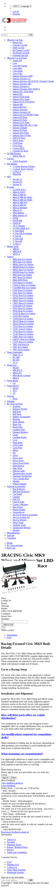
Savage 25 (17, 182)
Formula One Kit (20, 55)
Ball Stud (17, 414)
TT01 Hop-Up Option (23, 326)
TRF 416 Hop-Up (21, 344)
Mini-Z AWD (19, 192)
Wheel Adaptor (19, 484)
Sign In (5, 778)
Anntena (16, 406)
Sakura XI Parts (20, 130)
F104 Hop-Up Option (22, 290)
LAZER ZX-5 (19, 189)
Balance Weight (20, 409)
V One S (17, 244)
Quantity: (5, 619)
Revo (15, 398)
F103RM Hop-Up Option (24, 287)
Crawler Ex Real (20, 151)
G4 (14, 383)
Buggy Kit (17, 42)
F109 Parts (17, 143)
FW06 (15, 218)
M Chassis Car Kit (21, 50)
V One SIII (18, 238)
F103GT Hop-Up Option (24, 285)
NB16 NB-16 (19, 156)
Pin (14, 453)
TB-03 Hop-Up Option (23, 321)
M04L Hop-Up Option (23, 264)
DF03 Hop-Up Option (23, 298)
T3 (14, 393)
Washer (16, 481)
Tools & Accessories (16, 486)
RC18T (16, 360)
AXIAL (10, 158)
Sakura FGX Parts (21, 122)
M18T (15, 388)
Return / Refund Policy (17, 847)
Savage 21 (17, 179)
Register (16, 14)
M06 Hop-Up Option (22, 259)
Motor (15, 450)
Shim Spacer (18, 466)
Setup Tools (18, 522)
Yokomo (11, 401)
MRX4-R (17, 251)
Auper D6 (17, 60)
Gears (15, 435)
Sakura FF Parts (20, 120)
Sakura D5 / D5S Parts (23, 91)
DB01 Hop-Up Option (23, 300)
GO (30, 35)
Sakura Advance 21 (21, 78)
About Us (11, 839)
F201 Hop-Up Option (22, 293)
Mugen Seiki (13, 246)
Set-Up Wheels (19, 520)
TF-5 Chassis (19, 226)
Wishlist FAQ (13, 864)
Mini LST (17, 373)
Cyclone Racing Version (24, 166)
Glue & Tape (18, 502)
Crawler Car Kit (20, 45)
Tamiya (10, 256)
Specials (10, 535)
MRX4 (16, 249)
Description (12, 635)
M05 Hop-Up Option (22, 262)
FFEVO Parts (19, 138)
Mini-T (16, 378)
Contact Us (12, 867)
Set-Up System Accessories (25, 515)
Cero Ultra (17, 73)
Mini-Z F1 (17, 210)
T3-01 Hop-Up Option (23, 334)
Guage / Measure (20, 504)
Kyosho (10, 187)
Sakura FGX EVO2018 (23, 102)
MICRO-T (17, 370)
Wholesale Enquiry (15, 872)
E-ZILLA (17, 171)
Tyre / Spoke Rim (21, 478)
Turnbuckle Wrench (22, 527)
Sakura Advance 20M (22, 76)
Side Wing (17, 468)
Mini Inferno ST (20, 215)
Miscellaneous (13, 533)
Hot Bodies (12, 164)
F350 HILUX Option (22, 306)
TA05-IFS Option (21, 316)
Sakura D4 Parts (20, 117)
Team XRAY (13, 386)
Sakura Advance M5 (22, 84)
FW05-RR (17, 220)
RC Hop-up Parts (15, 404)
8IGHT (16, 367)
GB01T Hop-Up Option (24, 339)
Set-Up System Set (21, 517)
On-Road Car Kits (21, 53)
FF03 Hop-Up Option (23, 308)
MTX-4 (16, 254)
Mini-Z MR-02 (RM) (22, 197)
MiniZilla (17, 174)
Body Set (17, 424)
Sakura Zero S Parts (22, 135)
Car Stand (17, 494)
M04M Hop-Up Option (23, 267)
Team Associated (14, 352)
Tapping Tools (19, 525)
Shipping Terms (14, 844)
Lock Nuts (17, 447)
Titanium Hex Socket (22, 473)
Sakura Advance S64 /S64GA (26, 89)
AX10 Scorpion (20, 161)
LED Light (18, 445)
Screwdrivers (19, 512)
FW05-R (17, 223)
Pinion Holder (19, 509)
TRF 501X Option (21, 349)
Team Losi (12, 365)
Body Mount (18, 422)
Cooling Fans (19, 429)
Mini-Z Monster (20, 207)
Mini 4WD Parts (20, 280)
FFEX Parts (18, 140)
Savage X (17, 184)
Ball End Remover (21, 491)
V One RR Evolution (22, 233)
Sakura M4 (18, 104)
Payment (11, 842)
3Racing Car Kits (15, 40)
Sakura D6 (17, 94)
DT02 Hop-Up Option (23, 295)
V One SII (17, 241)
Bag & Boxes (19, 489)
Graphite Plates (19, 437)
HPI (9, 176)
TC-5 (15, 362)
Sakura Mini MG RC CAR (25, 125)
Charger (16, 496)
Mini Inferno (18, 213)
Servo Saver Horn (21, 463)
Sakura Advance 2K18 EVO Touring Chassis (33, 81)
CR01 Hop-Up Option (23, 303)
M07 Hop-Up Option (22, 277)
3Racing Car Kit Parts (17, 58)
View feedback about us (12, 783)
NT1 (15, 391)
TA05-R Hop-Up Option (24, 313)
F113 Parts (17, 146)
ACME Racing (14, 153)
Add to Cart (7, 625)
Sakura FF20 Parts (21, 96)
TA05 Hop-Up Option (23, 318)
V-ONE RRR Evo (21, 228)
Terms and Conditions (17, 852)
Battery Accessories (21, 416)
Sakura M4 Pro (19, 107)
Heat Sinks (18, 442)
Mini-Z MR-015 (20, 202)
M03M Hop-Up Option (23, 272)
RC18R (16, 357)
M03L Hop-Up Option (23, 269)
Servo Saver (18, 460)
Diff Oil (16, 499)
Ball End (17, 411)
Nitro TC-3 (18, 355)
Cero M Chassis (20, 66)
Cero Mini (17, 68)
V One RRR (18, 231)
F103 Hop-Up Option (22, 282)
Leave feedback (8, 785)
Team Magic (12, 380)
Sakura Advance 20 (21, 112)
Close (13, 778)
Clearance (11, 538)
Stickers (16, 530)
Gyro (15, 440)
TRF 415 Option (20, 347)
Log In (16, 11)
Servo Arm (18, 458)
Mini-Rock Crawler (21, 375)
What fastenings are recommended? (22, 753)
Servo (15, 455)
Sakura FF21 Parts (21, 99)
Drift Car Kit (18, 47)
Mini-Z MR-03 (19, 195)
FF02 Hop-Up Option (23, 311)
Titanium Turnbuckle (22, 476)
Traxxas (10, 396)
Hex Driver (18, 507)
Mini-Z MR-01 (19, 205)
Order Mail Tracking (16, 870)
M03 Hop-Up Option (22, 275)
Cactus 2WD (18, 148)
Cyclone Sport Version (23, 169)
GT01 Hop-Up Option (23, 342)
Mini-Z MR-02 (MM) (22, 200)
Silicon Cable (19, 471)
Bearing (16, 419)
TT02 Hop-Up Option (23, 331)
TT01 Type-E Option (22, 329)
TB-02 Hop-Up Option (23, 324)
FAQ (9, 637)
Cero (15, 63)
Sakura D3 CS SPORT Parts (26, 115)
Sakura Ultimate (20, 127)
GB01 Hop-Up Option (23, 336)
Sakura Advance (20, 109)
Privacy (10, 850)
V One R (17, 236)
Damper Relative (20, 432)
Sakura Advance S (21, 86)
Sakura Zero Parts (21, 133)
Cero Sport (18, 71)
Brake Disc (18, 427)
